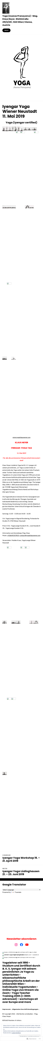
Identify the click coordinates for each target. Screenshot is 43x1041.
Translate (18, 892)
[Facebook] (21, 944)
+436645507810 (13, 535)
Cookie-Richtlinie (16, 1033)
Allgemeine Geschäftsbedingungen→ (26, 1009)
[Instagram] (16, 944)
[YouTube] (27, 944)
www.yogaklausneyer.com (21, 437)
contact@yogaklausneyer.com (30, 535)
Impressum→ (7, 1009)
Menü (6, 30)
